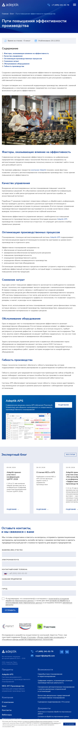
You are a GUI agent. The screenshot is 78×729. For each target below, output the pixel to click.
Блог (12, 14)
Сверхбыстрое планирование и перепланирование (50, 675)
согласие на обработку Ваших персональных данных (37, 721)
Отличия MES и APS (45, 472)
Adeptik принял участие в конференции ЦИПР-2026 (14, 475)
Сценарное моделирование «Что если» (54, 702)
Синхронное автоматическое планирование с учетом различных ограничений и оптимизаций (56, 689)
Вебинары (7, 714)
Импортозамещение (11, 718)
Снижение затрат (11, 61)
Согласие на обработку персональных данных (53, 716)
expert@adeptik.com (45, 655)
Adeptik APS (62, 219)
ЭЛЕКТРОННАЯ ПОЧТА (10, 560)
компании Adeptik (38, 170)
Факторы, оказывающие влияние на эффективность (26, 53)
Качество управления (13, 56)
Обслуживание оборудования (16, 64)
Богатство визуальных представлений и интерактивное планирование (54, 696)
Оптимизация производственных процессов (23, 58)
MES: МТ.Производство (13, 686)
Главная (5, 14)
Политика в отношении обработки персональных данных (54, 713)
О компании (8, 702)
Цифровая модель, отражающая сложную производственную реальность (55, 681)
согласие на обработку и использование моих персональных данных (38, 601)
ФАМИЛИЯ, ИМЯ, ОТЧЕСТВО (12, 550)
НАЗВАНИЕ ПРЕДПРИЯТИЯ (12, 579)
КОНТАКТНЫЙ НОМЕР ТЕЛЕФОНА (14, 569)
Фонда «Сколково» (28, 637)
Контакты (7, 710)
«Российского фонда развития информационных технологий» (27, 639)
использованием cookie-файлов (49, 723)
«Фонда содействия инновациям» (51, 637)
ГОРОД (4, 589)
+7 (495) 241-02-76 (60, 5)
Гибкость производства (14, 66)
